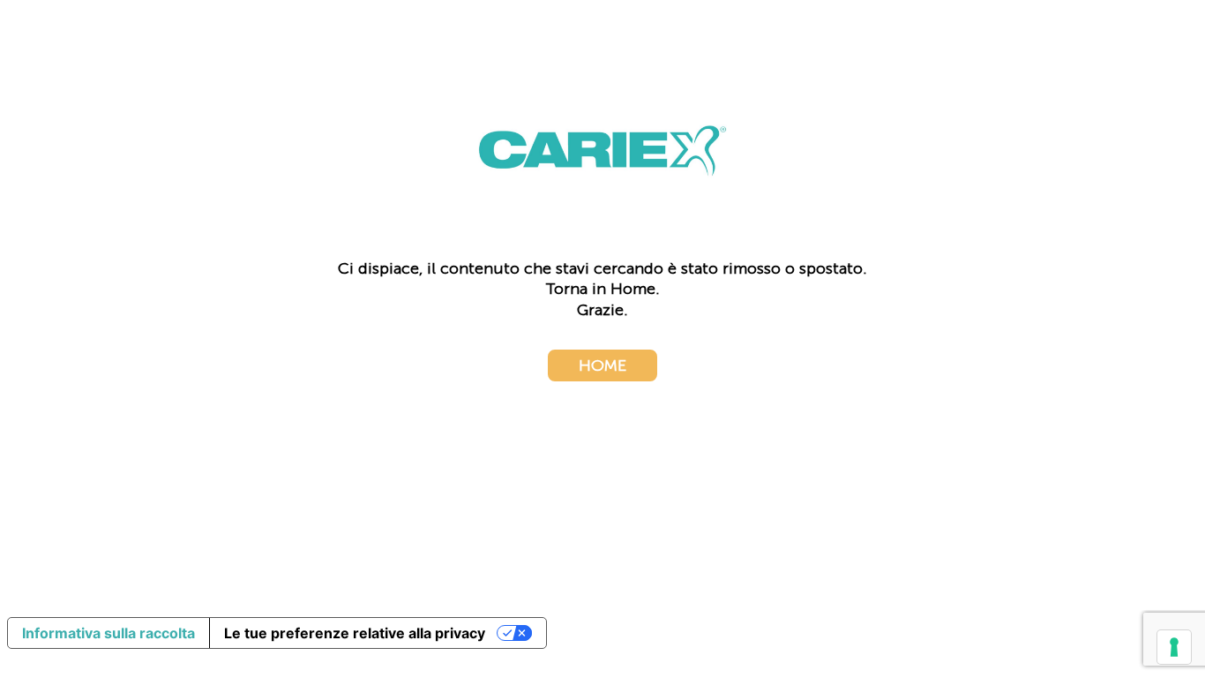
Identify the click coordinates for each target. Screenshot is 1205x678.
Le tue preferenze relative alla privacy (354, 633)
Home (602, 365)
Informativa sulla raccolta (108, 633)
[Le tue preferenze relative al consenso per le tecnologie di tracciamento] (1174, 647)
